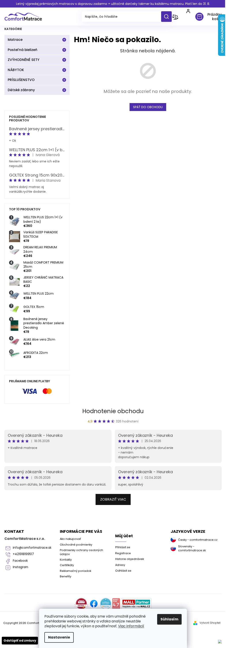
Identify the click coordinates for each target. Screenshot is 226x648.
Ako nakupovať (70, 539)
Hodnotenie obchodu (113, 411)
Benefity (65, 576)
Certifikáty (67, 565)
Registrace (123, 553)
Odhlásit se (123, 571)
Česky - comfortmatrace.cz (197, 540)
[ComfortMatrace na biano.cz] (116, 603)
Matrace (15, 39)
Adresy (120, 565)
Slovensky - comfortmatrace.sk (192, 548)
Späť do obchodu (148, 107)
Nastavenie (59, 637)
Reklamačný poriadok (75, 571)
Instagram (20, 567)
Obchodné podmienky (76, 544)
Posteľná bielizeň (22, 49)
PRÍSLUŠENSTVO (21, 79)
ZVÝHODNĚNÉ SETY (24, 59)
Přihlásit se (122, 547)
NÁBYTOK (16, 70)
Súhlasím (169, 619)
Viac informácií (131, 626)
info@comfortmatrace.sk (32, 548)
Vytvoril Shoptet (210, 623)
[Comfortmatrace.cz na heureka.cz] (105, 603)
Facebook (20, 561)
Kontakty (66, 559)
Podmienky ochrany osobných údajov (81, 552)
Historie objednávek (129, 559)
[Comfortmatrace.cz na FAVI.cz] (81, 603)
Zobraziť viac (113, 499)
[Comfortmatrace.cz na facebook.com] (93, 603)
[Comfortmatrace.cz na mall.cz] (136, 603)
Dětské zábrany (21, 90)
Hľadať (168, 16)
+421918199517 (23, 554)
